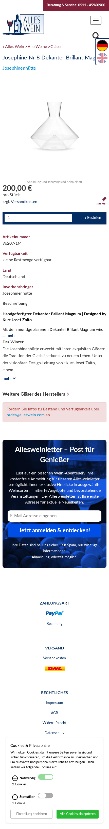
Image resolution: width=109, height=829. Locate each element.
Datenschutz (54, 733)
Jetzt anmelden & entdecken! (54, 530)
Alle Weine (37, 47)
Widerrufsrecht (54, 723)
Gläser (56, 47)
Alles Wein (14, 47)
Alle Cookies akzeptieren (78, 813)
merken (101, 203)
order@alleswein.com (26, 415)
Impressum (54, 703)
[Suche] (96, 37)
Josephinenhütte (19, 68)
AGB (54, 713)
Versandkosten (24, 202)
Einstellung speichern (31, 813)
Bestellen (94, 218)
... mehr (9, 335)
